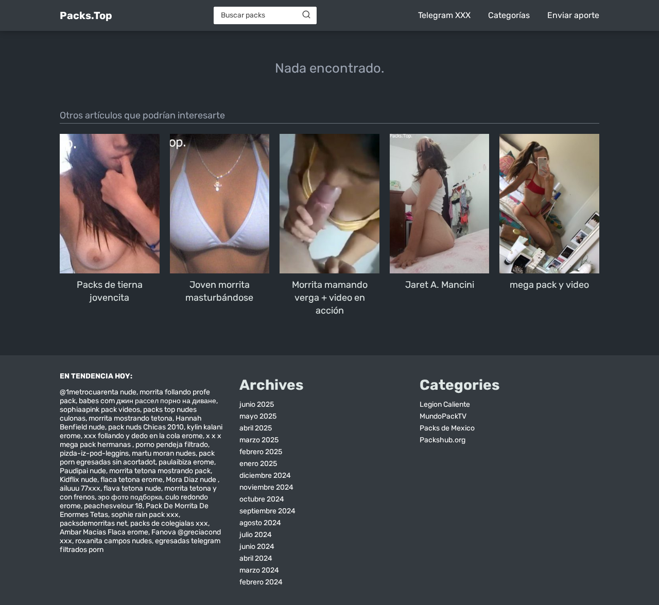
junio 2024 (256, 546)
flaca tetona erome (131, 479)
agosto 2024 (260, 522)
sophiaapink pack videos (100, 409)
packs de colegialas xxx (169, 523)
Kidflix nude (78, 479)
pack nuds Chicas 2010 (146, 427)
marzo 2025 (259, 440)
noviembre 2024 (266, 487)
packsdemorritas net (93, 523)
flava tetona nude (132, 488)
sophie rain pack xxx (145, 514)
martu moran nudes (164, 453)
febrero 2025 (260, 451)
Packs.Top (86, 15)
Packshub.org (442, 440)
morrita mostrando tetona (130, 418)
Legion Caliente (445, 404)
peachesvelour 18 (113, 506)
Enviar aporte (573, 15)
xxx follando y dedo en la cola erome (143, 435)
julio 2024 (255, 534)
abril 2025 (255, 428)
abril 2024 (255, 558)
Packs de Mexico (447, 428)
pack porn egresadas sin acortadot (137, 457)
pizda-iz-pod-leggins (94, 453)
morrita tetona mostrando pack (160, 470)
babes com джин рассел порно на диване (147, 400)
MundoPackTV (443, 416)
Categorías (509, 15)
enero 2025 (258, 463)
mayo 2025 (257, 416)
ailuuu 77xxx (80, 488)
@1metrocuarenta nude (98, 392)
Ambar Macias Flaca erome (104, 532)
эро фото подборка (130, 497)
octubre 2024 (261, 499)
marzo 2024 (259, 570)
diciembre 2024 (265, 475)
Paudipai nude (83, 470)
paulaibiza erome (186, 462)
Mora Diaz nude (192, 479)
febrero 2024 (261, 582)
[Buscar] (306, 15)
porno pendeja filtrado (171, 444)
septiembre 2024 (267, 511)
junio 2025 (256, 404)
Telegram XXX (444, 15)
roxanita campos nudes (113, 541)
